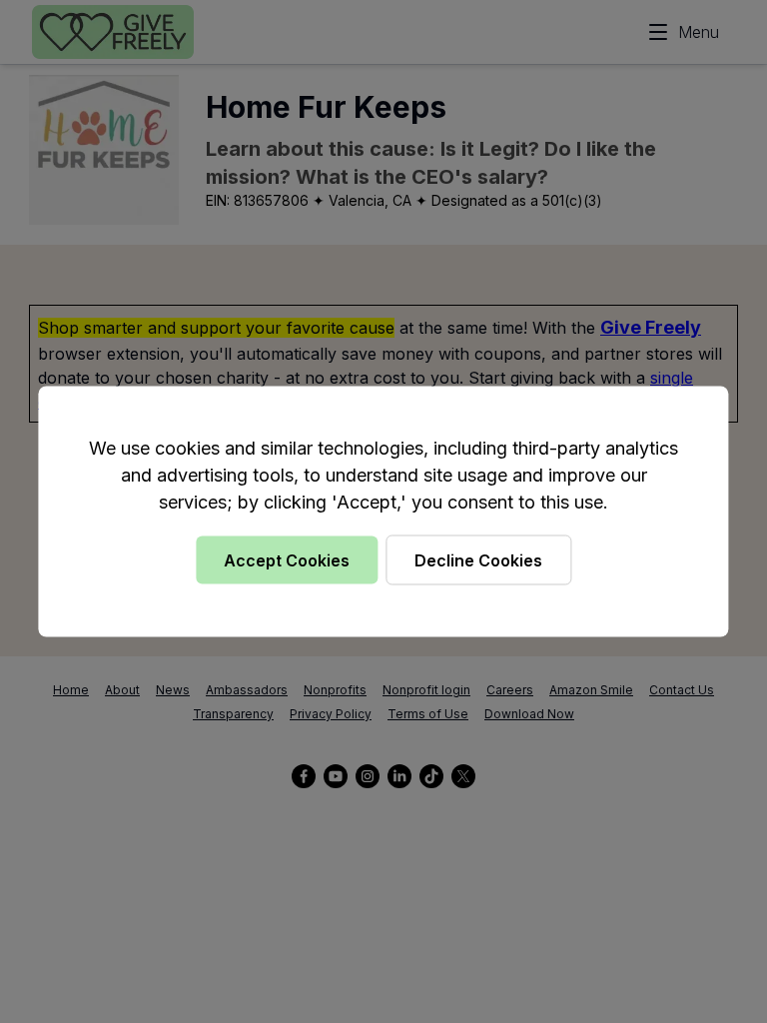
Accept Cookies (287, 560)
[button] (383, 511)
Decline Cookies (478, 560)
